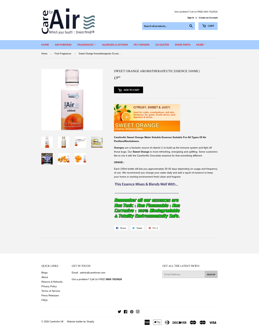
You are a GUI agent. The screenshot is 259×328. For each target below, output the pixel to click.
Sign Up (211, 274)
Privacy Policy (49, 286)
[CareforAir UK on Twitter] (119, 312)
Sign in (190, 18)
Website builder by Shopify (80, 321)
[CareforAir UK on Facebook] (125, 312)
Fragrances (85, 44)
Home (45, 44)
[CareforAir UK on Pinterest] (132, 312)
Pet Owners (142, 44)
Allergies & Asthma (115, 44)
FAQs (44, 300)
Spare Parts (182, 44)
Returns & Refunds (52, 281)
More (200, 44)
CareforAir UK (57, 321)
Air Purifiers (63, 44)
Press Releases (50, 295)
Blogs (44, 272)
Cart (210, 25)
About (44, 277)
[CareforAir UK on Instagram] (138, 312)
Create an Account (208, 18)
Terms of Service (50, 290)
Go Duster (162, 44)
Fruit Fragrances (63, 53)
